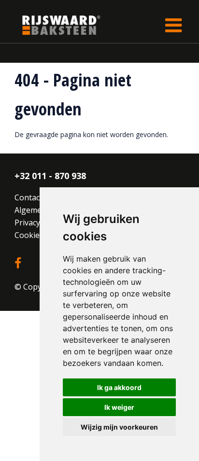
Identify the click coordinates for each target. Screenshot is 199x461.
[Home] (54, 25)
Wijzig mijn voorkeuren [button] (119, 427)
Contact (28, 197)
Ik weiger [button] (119, 407)
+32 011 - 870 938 (50, 176)
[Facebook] (17, 263)
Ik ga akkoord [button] (119, 387)
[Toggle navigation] (173, 25)
